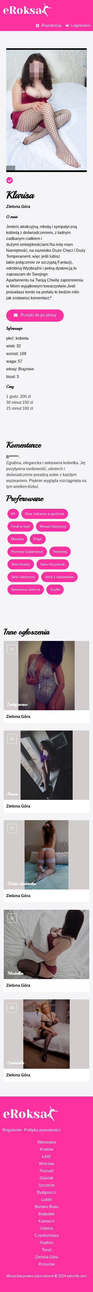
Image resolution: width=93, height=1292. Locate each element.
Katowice (46, 1221)
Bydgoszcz (46, 1192)
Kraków (46, 1149)
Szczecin (46, 1185)
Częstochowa (46, 1235)
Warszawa (46, 1142)
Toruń (47, 1250)
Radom (46, 1243)
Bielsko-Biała (46, 1207)
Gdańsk (46, 1178)
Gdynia (46, 1228)
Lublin (46, 1199)
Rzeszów (46, 1264)
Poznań (46, 1171)
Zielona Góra (18, 206)
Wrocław (46, 1164)
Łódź (46, 1156)
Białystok (46, 1214)
